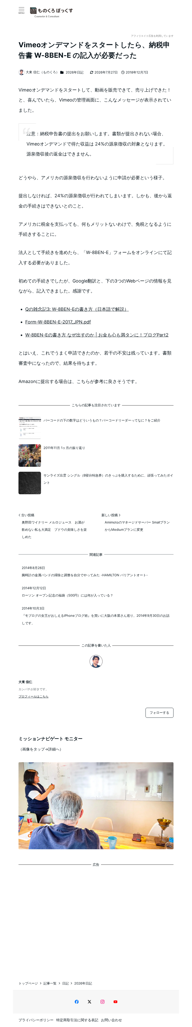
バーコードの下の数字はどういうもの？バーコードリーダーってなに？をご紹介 (102, 420)
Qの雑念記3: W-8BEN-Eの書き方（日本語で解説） (77, 309)
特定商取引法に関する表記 (77, 1020)
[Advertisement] (96, 919)
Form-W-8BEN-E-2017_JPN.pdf (58, 321)
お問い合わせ (111, 1020)
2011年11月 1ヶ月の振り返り (64, 448)
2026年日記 (75, 72)
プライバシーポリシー (36, 1020)
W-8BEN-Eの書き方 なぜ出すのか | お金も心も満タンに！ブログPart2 (96, 335)
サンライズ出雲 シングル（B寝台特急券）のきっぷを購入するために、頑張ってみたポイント (108, 478)
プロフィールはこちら (33, 696)
